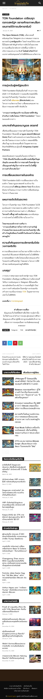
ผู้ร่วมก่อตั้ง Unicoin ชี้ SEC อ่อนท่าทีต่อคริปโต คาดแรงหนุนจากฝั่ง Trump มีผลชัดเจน (14, 536)
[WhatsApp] (20, 343)
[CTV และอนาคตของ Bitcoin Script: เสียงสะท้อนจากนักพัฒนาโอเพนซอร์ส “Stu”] (8, 444)
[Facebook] (4, 343)
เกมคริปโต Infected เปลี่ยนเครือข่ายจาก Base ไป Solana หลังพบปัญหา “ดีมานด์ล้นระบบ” (14, 548)
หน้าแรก (4, 8)
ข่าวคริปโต (13, 8)
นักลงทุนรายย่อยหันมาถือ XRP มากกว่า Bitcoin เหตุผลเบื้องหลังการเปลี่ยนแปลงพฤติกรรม (27, 406)
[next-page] (7, 452)
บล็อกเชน (15, 100)
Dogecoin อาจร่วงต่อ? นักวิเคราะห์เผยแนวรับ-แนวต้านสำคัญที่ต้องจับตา (13, 492)
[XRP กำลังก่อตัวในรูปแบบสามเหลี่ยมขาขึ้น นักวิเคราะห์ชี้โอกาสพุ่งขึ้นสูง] (35, 505)
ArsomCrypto (11, 696)
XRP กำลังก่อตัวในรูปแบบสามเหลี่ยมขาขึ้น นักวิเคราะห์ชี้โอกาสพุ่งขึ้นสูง (13, 505)
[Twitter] (10, 343)
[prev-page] (3, 452)
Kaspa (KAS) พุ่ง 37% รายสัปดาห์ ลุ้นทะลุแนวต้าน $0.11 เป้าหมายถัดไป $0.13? (13, 517)
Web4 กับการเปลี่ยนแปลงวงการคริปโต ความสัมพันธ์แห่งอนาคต (13, 646)
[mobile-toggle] (4, 3)
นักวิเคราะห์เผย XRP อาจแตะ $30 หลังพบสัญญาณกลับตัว (13, 480)
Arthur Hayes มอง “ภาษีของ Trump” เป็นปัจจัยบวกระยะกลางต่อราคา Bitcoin (14, 590)
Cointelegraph (17, 301)
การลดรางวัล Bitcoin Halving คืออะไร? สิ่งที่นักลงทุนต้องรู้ (14, 657)
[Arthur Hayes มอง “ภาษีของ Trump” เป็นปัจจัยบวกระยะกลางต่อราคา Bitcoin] (35, 591)
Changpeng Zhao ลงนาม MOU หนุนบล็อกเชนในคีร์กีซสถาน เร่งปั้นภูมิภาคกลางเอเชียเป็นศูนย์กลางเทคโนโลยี (14, 562)
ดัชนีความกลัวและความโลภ (12, 688)
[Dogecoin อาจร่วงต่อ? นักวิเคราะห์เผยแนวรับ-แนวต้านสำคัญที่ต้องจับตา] (35, 493)
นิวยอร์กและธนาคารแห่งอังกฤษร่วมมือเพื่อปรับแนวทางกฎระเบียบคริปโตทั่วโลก (11, 360)
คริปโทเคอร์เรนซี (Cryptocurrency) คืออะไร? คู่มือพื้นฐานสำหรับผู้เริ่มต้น (13, 633)
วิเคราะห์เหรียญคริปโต (13, 459)
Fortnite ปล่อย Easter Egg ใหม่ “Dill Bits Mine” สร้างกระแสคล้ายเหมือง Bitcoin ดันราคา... (14, 576)
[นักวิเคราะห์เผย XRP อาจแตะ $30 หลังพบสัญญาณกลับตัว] (35, 482)
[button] (40, 3)
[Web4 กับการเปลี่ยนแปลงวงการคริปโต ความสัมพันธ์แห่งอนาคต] (35, 647)
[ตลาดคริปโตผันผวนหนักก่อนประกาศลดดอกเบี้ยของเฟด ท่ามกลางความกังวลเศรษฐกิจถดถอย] (8, 417)
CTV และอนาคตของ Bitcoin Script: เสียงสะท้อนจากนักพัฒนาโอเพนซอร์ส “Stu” (27, 443)
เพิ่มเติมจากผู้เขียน (31, 372)
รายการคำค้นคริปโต (15, 686)
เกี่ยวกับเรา (26, 688)
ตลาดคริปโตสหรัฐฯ (30, 330)
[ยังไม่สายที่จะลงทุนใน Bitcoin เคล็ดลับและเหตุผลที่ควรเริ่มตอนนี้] (35, 622)
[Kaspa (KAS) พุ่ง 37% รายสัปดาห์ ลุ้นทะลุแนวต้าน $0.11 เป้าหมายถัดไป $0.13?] (35, 518)
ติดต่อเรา (34, 688)
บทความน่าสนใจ (11, 601)
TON (24, 291)
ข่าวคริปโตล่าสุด (11, 528)
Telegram (14, 330)
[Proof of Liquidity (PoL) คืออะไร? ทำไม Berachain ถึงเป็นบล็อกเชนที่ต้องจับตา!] (35, 610)
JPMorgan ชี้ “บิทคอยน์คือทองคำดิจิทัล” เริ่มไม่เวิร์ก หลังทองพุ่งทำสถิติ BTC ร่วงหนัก (27, 381)
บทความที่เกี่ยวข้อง (12, 372)
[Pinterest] (15, 343)
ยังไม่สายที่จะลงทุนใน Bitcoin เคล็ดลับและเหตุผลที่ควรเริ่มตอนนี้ (14, 621)
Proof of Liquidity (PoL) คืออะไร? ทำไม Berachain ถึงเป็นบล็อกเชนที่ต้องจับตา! (14, 609)
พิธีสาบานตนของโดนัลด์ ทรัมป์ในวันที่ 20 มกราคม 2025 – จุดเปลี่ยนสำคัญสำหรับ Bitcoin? (31, 360)
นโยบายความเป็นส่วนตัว (21, 691)
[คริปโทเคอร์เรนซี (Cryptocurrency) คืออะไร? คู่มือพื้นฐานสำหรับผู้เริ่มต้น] (35, 634)
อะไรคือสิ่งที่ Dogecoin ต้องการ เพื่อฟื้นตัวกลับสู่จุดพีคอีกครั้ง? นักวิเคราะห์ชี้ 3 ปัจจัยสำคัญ (14, 468)
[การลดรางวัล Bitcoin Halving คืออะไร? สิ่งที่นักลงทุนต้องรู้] (35, 659)
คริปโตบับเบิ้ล (28, 686)
